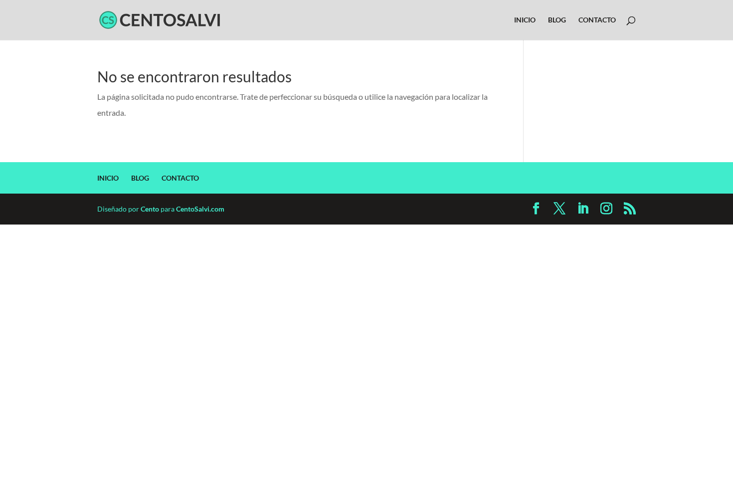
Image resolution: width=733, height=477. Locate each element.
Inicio (525, 20)
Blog (557, 20)
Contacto (597, 20)
